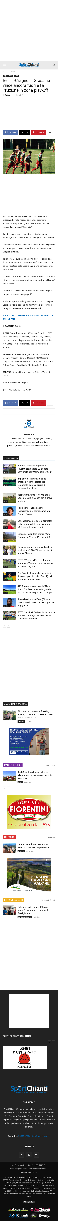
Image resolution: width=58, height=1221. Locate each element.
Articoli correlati (11, 458)
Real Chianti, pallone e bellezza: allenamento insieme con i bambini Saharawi (35, 775)
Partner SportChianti (29, 1172)
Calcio (12, 71)
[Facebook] (21, 1155)
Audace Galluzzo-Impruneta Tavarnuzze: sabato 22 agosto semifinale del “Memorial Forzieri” (35, 468)
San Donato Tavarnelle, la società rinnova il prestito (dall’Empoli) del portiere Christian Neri (35, 576)
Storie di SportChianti (37, 1169)
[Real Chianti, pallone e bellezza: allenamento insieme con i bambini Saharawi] (9, 776)
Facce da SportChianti (18, 1169)
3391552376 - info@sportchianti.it (34, 1136)
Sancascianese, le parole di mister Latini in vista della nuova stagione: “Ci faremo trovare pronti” (35, 524)
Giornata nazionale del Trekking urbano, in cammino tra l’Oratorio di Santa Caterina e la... (35, 714)
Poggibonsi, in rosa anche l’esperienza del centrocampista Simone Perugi (34, 510)
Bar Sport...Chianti (48, 900)
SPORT (30, 1165)
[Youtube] (36, 1155)
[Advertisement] (29, 30)
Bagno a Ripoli (8, 76)
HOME (13, 1165)
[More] (50, 132)
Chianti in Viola (49, 765)
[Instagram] (29, 1154)
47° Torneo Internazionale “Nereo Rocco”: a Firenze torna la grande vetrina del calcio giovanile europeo (35, 589)
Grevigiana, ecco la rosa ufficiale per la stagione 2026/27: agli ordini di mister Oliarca (36, 550)
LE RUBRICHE (40, 1165)
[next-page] (8, 626)
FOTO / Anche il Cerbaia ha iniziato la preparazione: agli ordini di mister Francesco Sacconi (36, 615)
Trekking (21, 721)
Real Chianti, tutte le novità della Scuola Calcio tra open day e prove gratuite (35, 497)
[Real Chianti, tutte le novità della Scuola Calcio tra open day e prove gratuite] (9, 498)
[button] (4, 65)
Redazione (9, 95)
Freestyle (51, 837)
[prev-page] (4, 626)
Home (5, 71)
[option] (29, 1059)
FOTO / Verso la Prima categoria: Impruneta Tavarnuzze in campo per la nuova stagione (36, 563)
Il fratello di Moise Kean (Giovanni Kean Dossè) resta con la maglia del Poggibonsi (36, 602)
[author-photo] (29, 430)
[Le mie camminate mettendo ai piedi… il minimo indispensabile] (9, 848)
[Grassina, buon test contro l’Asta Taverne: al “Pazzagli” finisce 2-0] (9, 537)
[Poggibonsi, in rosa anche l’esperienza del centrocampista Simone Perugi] (9, 511)
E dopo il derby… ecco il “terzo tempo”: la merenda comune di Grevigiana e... (33, 910)
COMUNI (21, 1165)
